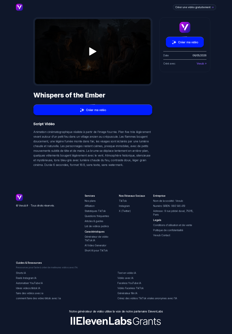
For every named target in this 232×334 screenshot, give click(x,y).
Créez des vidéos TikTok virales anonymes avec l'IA (147, 298)
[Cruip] (19, 7)
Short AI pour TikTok (96, 250)
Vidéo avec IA (125, 277)
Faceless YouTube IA (129, 283)
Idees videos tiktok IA (28, 288)
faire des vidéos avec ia (29, 293)
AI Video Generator (95, 245)
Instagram (124, 205)
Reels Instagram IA (26, 277)
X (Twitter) (125, 210)
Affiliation (90, 205)
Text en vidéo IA (126, 272)
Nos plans (90, 200)
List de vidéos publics (97, 226)
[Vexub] (47, 197)
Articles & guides (94, 221)
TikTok (123, 200)
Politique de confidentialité (168, 230)
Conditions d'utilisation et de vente (172, 225)
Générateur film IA (127, 293)
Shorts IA (21, 272)
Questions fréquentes (97, 216)
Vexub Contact (161, 235)
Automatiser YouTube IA (29, 283)
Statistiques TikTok (95, 210)
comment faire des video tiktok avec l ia (38, 298)
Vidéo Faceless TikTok (130, 288)
